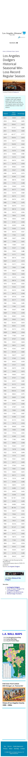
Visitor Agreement (18, 746)
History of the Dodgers (13, 579)
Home (4, 51)
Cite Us (9, 746)
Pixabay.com (16, 92)
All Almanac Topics (11, 51)
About (10, 748)
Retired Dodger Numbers (14, 594)
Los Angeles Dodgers (13, 566)
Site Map (16, 748)
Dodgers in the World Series (15, 592)
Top (5, 746)
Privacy (5, 748)
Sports (17, 51)
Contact (22, 748)
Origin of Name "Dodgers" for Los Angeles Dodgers (15, 589)
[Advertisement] (14, 16)
